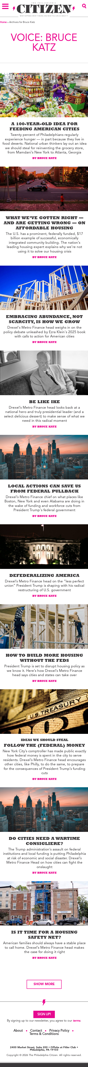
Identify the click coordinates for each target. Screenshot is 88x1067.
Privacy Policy (59, 1030)
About (18, 1030)
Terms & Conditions (44, 1034)
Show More (44, 984)
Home (3, 22)
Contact (36, 1030)
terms (76, 1020)
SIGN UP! (44, 1014)
